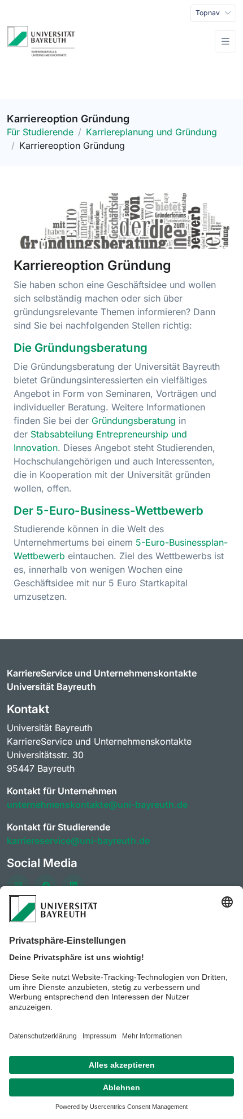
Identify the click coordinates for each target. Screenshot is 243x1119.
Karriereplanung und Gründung (151, 132)
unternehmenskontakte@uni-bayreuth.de (97, 804)
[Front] (41, 42)
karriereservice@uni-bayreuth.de (78, 840)
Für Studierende (40, 132)
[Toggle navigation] (225, 41)
